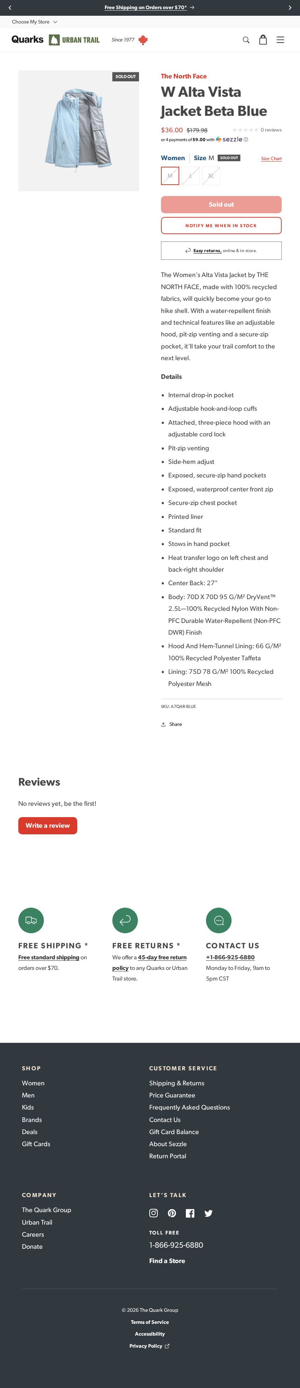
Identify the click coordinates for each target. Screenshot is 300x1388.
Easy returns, (208, 250)
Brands (32, 1120)
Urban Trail (37, 1222)
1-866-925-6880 (176, 1244)
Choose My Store (30, 22)
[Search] (246, 40)
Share (175, 724)
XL (214, 178)
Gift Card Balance (174, 1132)
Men (28, 1095)
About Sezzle (168, 1144)
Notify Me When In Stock (221, 225)
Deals (29, 1132)
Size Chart (271, 158)
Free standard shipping (48, 957)
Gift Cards (36, 1144)
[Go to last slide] (10, 7)
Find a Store (167, 1261)
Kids (28, 1107)
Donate (32, 1247)
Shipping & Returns (176, 1083)
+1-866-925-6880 (230, 957)
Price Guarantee (172, 1095)
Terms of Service (150, 1322)
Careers (33, 1234)
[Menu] (280, 40)
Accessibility (150, 1334)
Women (33, 1083)
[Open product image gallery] (78, 130)
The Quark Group (46, 1210)
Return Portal (167, 1156)
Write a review (48, 826)
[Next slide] (290, 7)
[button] (263, 40)
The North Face (184, 76)
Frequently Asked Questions (189, 1107)
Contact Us (164, 1120)
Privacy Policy (146, 1346)
